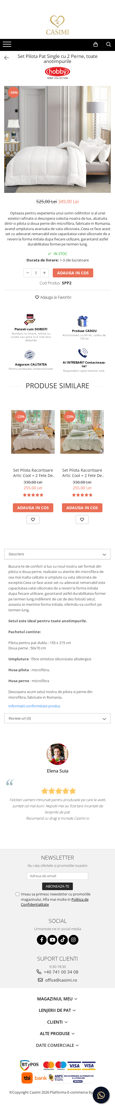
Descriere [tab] (16, 553)
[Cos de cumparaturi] (96, 44)
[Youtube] (52, 940)
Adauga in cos (73, 272)
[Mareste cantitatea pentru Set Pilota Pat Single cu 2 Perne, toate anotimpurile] (44, 272)
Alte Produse (55, 1033)
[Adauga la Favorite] (33, 519)
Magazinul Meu (55, 999)
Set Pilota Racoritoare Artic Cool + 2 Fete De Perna (33, 472)
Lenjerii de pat (55, 1010)
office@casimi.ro (60, 980)
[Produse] (8, 46)
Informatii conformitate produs (34, 705)
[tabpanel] (57, 139)
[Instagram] (73, 940)
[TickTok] (63, 940)
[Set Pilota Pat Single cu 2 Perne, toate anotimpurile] (57, 139)
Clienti (55, 1022)
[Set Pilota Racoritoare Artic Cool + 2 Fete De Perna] (33, 432)
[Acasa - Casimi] (57, 25)
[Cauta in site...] (108, 44)
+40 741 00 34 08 (60, 972)
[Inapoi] (4, 58)
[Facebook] (42, 940)
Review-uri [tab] (20, 718)
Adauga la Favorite (55, 297)
